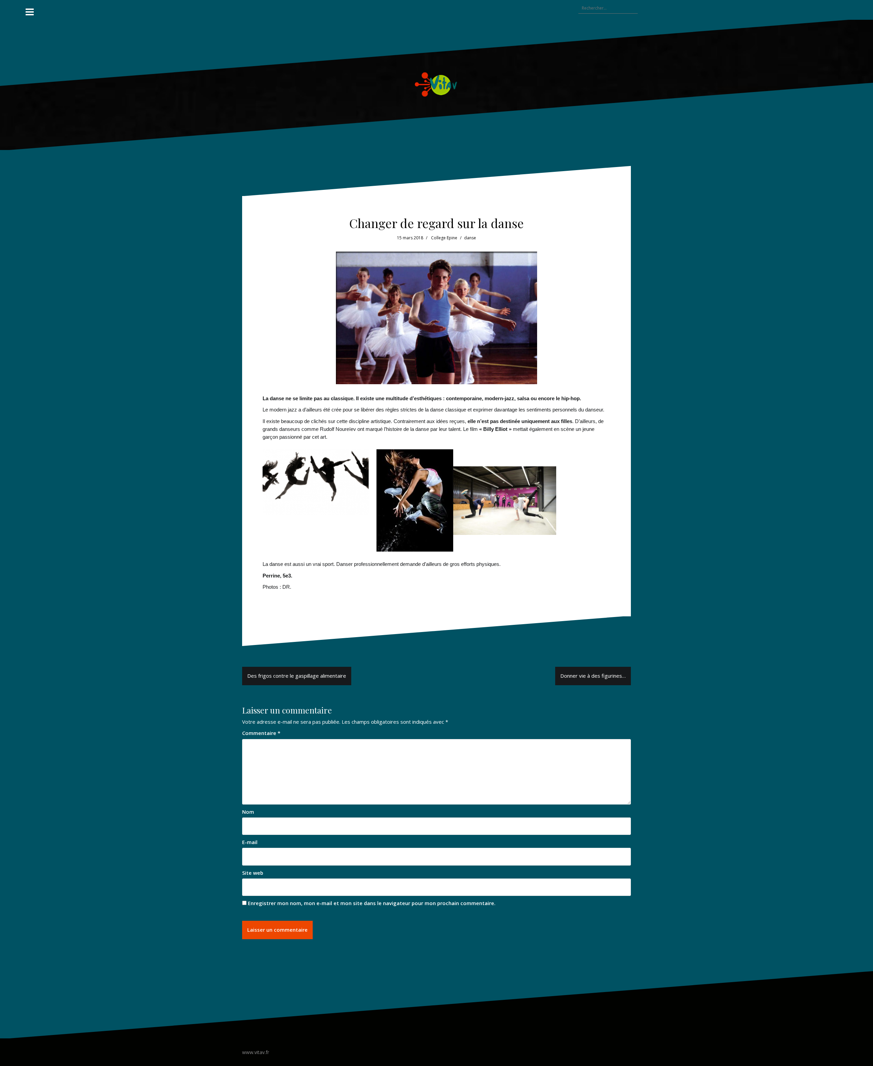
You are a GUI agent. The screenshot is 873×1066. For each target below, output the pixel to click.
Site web (252, 872)
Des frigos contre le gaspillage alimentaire (296, 675)
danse (470, 238)
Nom (248, 811)
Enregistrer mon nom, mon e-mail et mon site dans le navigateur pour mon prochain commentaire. (371, 903)
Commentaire (261, 733)
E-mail (249, 842)
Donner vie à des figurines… (593, 675)
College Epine (444, 238)
